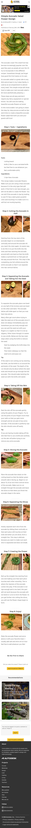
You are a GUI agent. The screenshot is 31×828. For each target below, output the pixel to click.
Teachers (4, 782)
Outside (4, 780)
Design (4, 770)
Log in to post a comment (15, 740)
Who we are (5, 799)
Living (3, 777)
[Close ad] (28, 6)
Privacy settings (19, 819)
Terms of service (20, 817)
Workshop (4, 768)
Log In (15, 733)
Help (3, 795)
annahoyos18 (6, 22)
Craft (3, 773)
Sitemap (4, 797)
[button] (2, 2)
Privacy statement (8, 819)
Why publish (5, 790)
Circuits (4, 766)
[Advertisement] (15, 9)
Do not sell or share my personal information (15, 822)
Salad (20, 22)
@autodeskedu (8, 810)
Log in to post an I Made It (15, 668)
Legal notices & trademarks (11, 824)
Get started (5, 792)
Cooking (14, 22)
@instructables (8, 807)
